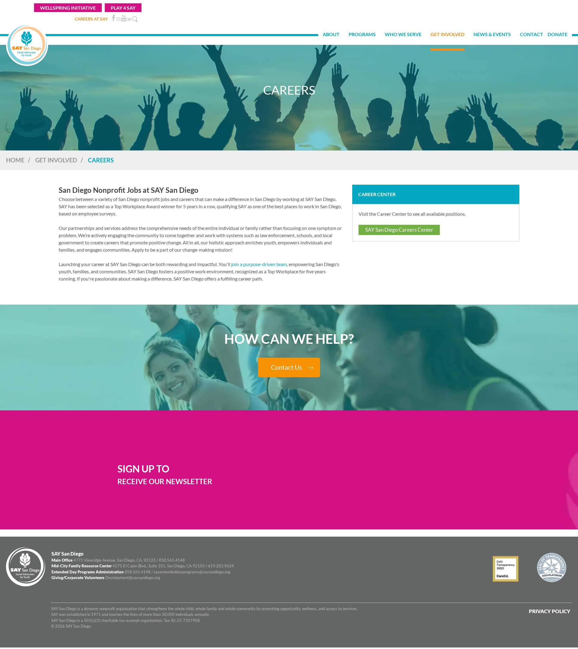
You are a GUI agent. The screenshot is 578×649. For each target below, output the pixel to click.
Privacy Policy (549, 611)
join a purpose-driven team (259, 264)
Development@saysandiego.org (132, 577)
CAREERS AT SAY (91, 18)
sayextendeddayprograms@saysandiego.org (192, 571)
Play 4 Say (123, 8)
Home (15, 160)
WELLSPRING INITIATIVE (68, 8)
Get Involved (56, 160)
